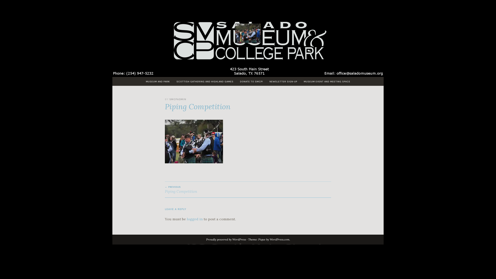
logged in (195, 219)
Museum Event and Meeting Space (327, 81)
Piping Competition (181, 190)
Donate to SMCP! (251, 81)
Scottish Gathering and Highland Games (205, 81)
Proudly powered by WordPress (226, 239)
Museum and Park (158, 81)
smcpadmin (177, 99)
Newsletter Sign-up (283, 81)
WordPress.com (279, 239)
